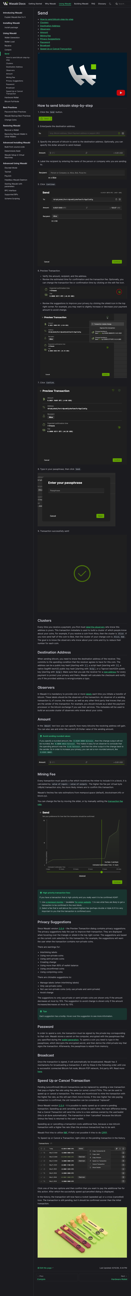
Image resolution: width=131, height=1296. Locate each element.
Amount (9, 74)
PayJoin (8, 176)
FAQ (93, 4)
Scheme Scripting (12, 198)
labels (89, 694)
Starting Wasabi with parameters (13, 185)
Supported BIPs (11, 194)
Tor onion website (83, 902)
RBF (65, 1132)
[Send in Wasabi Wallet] (82, 75)
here (40, 1071)
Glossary (102, 4)
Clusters (9, 63)
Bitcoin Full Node (12, 101)
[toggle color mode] (110, 3)
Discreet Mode (11, 168)
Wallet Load (10, 42)
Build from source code (15, 147)
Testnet (8, 172)
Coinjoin (8, 50)
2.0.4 (61, 928)
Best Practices (10, 107)
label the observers (95, 627)
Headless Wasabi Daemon (16, 180)
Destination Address (14, 67)
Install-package (11, 27)
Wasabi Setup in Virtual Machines (14, 156)
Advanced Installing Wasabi (16, 142)
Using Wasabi (65, 4)
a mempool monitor (54, 902)
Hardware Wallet (12, 97)
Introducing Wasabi (12, 13)
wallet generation (70, 1039)
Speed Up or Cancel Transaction (14, 92)
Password (10, 84)
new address (110, 672)
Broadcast (10, 88)
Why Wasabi (50, 4)
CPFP (104, 1132)
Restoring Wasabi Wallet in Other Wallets (16, 135)
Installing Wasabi (11, 23)
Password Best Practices (15, 112)
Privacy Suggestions (14, 81)
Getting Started (35, 4)
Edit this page (46, 1268)
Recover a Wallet (12, 130)
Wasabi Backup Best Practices (18, 116)
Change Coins (11, 120)
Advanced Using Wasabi (15, 163)
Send (7, 54)
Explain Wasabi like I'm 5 (15, 17)
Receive (8, 46)
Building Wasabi (81, 4)
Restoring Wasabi (11, 125)
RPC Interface (10, 190)
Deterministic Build (12, 151)
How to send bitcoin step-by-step (18, 58)
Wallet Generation (12, 37)
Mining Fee (10, 77)
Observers (10, 70)
